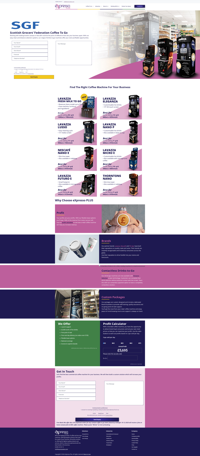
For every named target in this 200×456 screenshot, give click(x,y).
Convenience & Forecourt (112, 434)
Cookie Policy (135, 442)
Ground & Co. (85, 434)
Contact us (134, 449)
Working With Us (115, 6)
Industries (97, 6)
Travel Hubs (109, 442)
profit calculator (67, 222)
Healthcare (109, 438)
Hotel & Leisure (110, 440)
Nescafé (123, 246)
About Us (105, 6)
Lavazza (117, 246)
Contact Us (139, 6)
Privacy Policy (31, 73)
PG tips (131, 246)
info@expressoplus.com (69, 1)
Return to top (87, 454)
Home (133, 434)
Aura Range (85, 438)
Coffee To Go (89, 6)
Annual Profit (123, 346)
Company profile (136, 436)
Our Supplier (135, 447)
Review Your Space (126, 6)
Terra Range (85, 436)
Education (108, 436)
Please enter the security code (112, 354)
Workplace (108, 445)
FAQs (133, 445)
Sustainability (135, 438)
